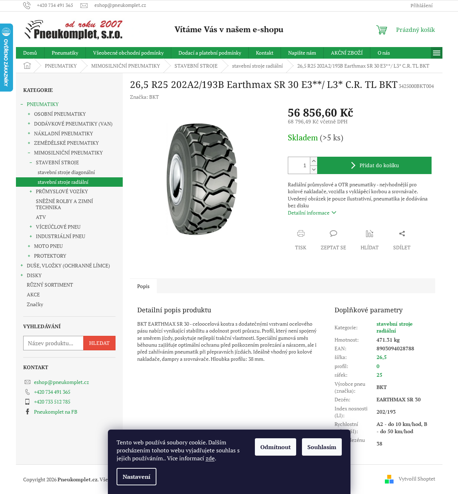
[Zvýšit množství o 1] (313, 161)
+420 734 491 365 (52, 391)
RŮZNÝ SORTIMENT (50, 284)
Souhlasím (321, 447)
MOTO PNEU (48, 245)
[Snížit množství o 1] (313, 169)
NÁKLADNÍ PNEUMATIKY (63, 133)
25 (379, 374)
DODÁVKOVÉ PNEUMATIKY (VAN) (73, 123)
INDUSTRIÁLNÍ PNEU (60, 236)
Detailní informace (308, 212)
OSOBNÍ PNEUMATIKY (60, 113)
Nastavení (136, 477)
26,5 (382, 357)
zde (210, 458)
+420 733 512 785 (52, 401)
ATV (41, 217)
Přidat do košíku (379, 165)
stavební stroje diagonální (66, 172)
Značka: (144, 96)
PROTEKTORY (50, 255)
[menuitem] (30, 53)
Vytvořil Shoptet (417, 478)
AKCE (33, 294)
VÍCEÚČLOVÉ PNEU (58, 226)
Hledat (99, 342)
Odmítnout (275, 447)
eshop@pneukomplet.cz (61, 382)
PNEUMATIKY (43, 104)
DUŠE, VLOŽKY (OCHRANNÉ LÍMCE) (68, 265)
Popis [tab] (143, 286)
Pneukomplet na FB (55, 411)
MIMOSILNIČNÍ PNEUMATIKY (68, 152)
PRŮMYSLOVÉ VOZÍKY (62, 191)
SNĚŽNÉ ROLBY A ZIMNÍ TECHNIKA (64, 204)
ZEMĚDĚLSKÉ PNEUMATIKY (66, 142)
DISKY (34, 275)
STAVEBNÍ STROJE (57, 162)
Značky (35, 304)
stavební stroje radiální (63, 181)
